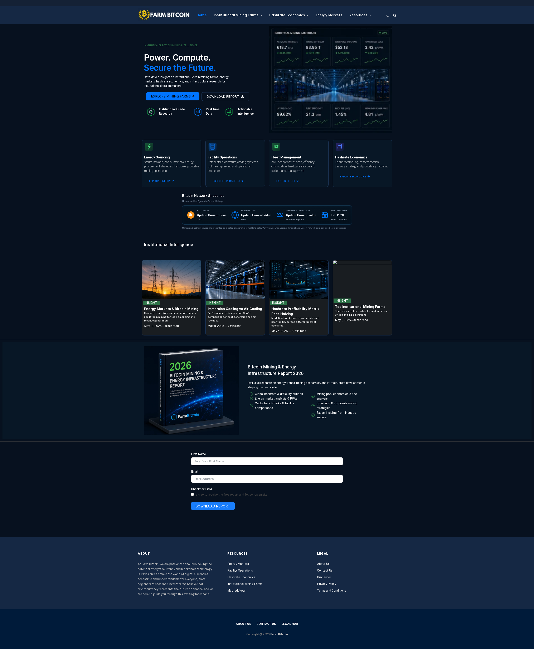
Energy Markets (329, 15)
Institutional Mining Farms (236, 15)
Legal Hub (289, 623)
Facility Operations (240, 570)
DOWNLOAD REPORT (212, 506)
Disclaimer (324, 577)
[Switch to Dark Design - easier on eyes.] (387, 15)
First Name (198, 454)
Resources (358, 15)
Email (194, 471)
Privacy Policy (326, 584)
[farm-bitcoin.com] (164, 15)
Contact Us (324, 570)
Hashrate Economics (287, 15)
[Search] (394, 15)
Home (202, 15)
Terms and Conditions (331, 590)
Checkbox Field (201, 489)
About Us (323, 564)
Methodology (236, 590)
